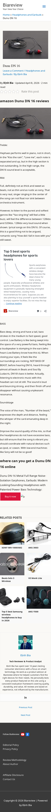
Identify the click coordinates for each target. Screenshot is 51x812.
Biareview (12, 5)
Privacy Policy (10, 749)
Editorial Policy (11, 744)
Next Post (25, 715)
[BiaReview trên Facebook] (27, 734)
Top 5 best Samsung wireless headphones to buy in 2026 (12, 616)
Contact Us (9, 779)
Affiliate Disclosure (13, 775)
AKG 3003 (33, 547)
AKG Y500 (33, 611)
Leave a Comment (13, 70)
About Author (10, 764)
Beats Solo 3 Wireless (8, 579)
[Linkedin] (25, 697)
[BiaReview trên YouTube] (22, 734)
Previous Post (25, 707)
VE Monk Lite (35, 578)
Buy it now (10, 496)
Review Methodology (14, 760)
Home (6, 14)
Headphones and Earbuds (27, 14)
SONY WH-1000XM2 (12, 547)
